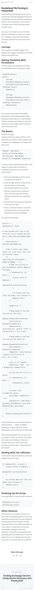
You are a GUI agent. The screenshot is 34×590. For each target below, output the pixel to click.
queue (13, 53)
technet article (20, 116)
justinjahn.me (7, 2)
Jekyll (31, 588)
